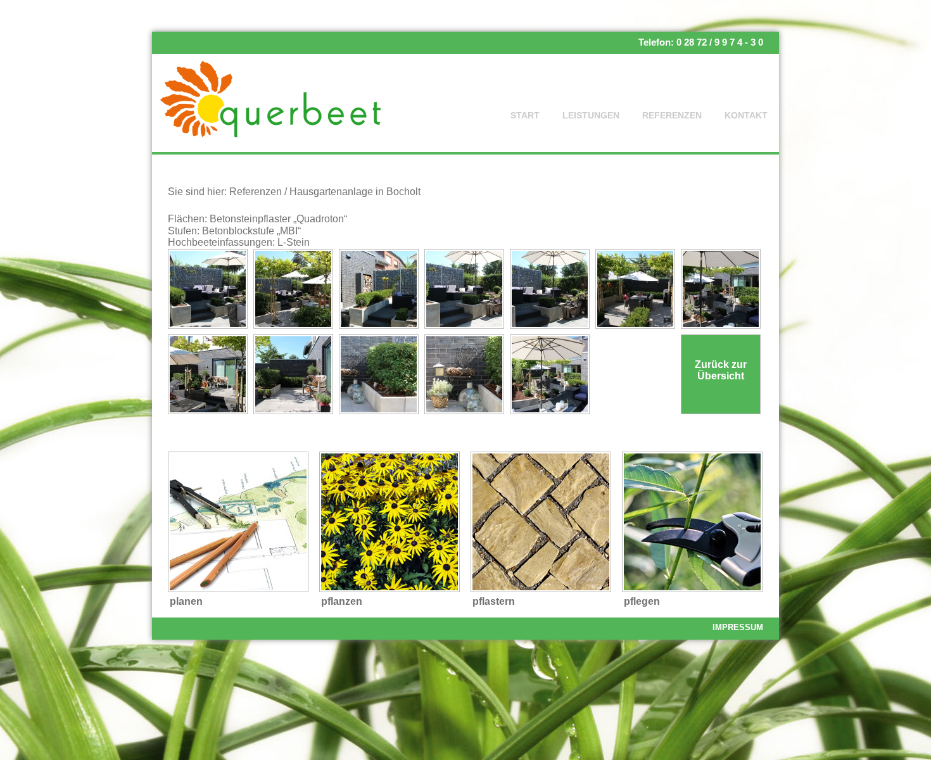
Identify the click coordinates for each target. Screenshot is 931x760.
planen (186, 601)
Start (525, 115)
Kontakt (746, 115)
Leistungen (590, 115)
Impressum (737, 627)
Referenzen (672, 115)
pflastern (493, 601)
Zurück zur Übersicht (721, 370)
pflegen (642, 601)
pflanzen (341, 601)
